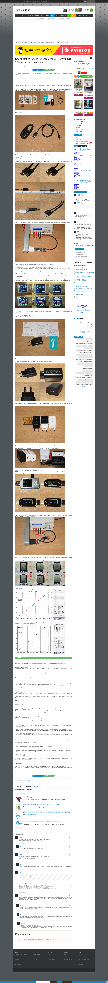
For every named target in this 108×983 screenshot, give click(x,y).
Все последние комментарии (83, 240)
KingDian (77, 384)
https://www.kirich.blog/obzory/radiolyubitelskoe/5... (84, 272)
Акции (69, 15)
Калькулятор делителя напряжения (82, 141)
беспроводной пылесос (88, 370)
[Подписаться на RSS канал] (75, 76)
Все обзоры (79, 131)
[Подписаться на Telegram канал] (78, 76)
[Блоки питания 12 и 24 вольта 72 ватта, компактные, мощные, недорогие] (77, 177)
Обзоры (52, 15)
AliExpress (32, 797)
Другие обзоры (68, 18)
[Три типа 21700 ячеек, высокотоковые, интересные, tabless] (78, 153)
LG (80, 352)
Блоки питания (30, 66)
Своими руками (79, 129)
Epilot (87, 341)
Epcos (81, 361)
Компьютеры (28, 822)
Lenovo (91, 352)
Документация (63, 15)
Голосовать (78, 262)
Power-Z (79, 345)
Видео (57, 15)
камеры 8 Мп (90, 343)
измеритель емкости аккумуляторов (85, 357)
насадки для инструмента (87, 368)
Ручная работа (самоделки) (60, 18)
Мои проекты (78, 250)
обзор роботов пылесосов (80, 343)
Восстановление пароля (84, 959)
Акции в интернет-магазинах (81, 252)
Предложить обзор (86, 76)
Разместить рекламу (89, 116)
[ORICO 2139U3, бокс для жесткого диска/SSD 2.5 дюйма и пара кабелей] (18, 824)
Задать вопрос (78, 139)
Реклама (79, 15)
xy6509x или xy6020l (80, 289)
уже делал (56, 403)
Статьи (31, 15)
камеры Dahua (89, 377)
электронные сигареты (88, 361)
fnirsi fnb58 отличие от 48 (81, 297)
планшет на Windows (81, 350)
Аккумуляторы (79, 124)
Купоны (74, 15)
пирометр (85, 352)
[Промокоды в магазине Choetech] (18, 798)
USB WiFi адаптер (89, 366)
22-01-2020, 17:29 (60, 66)
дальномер (85, 345)
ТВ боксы (78, 125)
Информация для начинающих (21, 954)
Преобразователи (33, 814)
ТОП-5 (76, 146)
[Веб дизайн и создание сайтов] (15, 1)
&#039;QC (19, 657)
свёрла (86, 348)
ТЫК (29, 888)
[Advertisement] (54, 30)
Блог (22, 15)
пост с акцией (29, 73)
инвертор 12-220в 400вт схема (82, 286)
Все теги (83, 386)
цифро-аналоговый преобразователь (85, 379)
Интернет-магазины (34, 1)
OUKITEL (90, 345)
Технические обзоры (41, 18)
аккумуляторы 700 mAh (80, 359)
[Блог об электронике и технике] (23, 10)
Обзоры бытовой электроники (50, 18)
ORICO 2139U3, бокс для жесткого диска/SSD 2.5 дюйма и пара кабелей (42, 821)
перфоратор (90, 350)
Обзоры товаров (51, 959)
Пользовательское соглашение (85, 961)
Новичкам (37, 15)
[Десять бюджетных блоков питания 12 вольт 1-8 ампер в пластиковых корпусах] (77, 188)
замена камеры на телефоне (87, 384)
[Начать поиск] (91, 58)
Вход (80, 954)
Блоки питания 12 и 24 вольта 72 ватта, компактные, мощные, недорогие (86, 171)
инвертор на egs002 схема (81, 269)
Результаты (88, 262)
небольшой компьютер (80, 377)
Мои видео (17, 961)
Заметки (42, 15)
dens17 (21, 837)
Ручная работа (35, 959)
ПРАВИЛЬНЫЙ (28, 883)
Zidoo (91, 348)
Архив (82, 318)
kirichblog (90, 68)
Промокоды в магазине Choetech (31, 796)
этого (45, 669)
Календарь (77, 318)
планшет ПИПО (89, 359)
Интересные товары (52, 961)
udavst (21, 895)
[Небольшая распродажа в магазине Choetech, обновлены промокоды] (18, 807)
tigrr (20, 854)
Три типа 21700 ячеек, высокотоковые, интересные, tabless (85, 149)
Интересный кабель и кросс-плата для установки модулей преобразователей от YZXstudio (46, 812)
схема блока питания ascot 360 (82, 296)
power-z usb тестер (79, 294)
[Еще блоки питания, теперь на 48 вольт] (77, 168)
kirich (49, 66)
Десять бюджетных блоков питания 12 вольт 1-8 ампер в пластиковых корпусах (85, 181)
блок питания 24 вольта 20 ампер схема (84, 288)
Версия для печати (37, 786)
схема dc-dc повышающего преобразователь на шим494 (80, 280)
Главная (20, 1)
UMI (91, 341)
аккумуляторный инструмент (82, 354)
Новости (27, 15)
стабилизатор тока (88, 375)
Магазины (28, 797)
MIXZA (91, 354)
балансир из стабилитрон (81, 267)
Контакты (85, 15)
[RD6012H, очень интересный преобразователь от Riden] (78, 160)
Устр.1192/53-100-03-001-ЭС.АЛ (82, 282)
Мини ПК (78, 127)
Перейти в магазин (48, 69)
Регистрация (91, 1)
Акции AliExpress (37, 797)
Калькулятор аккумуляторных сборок (84, 143)
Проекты (47, 15)
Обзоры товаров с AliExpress (39, 66)
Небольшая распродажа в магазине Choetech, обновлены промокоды (41, 804)
